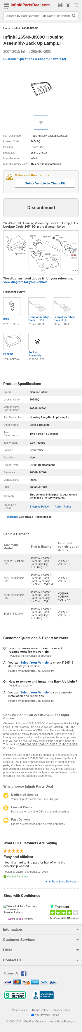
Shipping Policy (39, 506)
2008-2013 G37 (47, 744)
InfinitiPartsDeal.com (15, 754)
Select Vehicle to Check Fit (45, 183)
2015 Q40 (9, 747)
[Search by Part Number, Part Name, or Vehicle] (74, 15)
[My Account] (68, 4)
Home (6, 28)
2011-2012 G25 (67, 744)
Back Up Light (61, 727)
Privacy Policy (61, 1010)
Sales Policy (19, 1010)
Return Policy (63, 506)
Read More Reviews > (65, 881)
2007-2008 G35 (27, 744)
